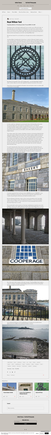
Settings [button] (37, 433)
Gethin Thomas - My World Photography (25, 417)
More (40, 12)
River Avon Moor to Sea (23, 12)
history (24, 362)
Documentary (9, 368)
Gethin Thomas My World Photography (25, 2)
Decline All (41, 433)
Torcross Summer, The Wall (8, 392)
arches (13, 364)
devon (15, 362)
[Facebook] (24, 429)
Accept (47, 433)
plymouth (38, 362)
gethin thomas (10, 362)
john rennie (19, 366)
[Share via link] (14, 372)
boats (30, 362)
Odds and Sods (33, 12)
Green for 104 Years (39, 392)
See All (48, 380)
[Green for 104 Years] (42, 387)
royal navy (9, 366)
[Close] (49, 433)
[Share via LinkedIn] (12, 372)
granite (9, 364)
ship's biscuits (24, 366)
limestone (13, 366)
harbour (34, 362)
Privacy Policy (6, 433)
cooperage (34, 366)
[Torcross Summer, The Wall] (9, 387)
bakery (33, 364)
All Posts (3, 12)
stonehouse (28, 364)
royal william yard (18, 364)
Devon (8, 12)
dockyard (29, 366)
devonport (37, 364)
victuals (23, 364)
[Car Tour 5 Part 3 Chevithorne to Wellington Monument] (25, 387)
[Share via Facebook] (7, 372)
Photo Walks (14, 12)
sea (27, 362)
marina (41, 364)
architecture (19, 362)
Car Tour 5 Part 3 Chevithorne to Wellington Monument (25, 393)
